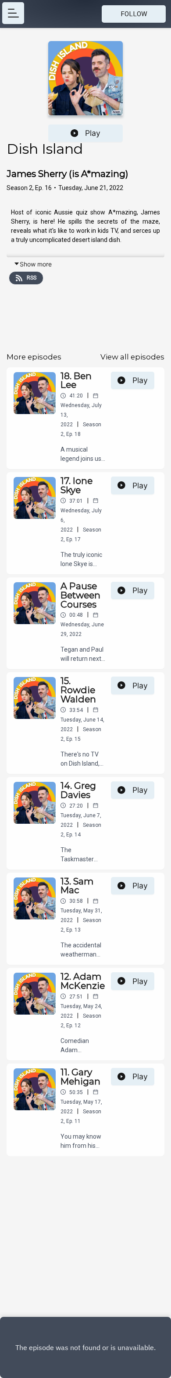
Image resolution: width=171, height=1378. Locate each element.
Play (92, 133)
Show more (36, 264)
